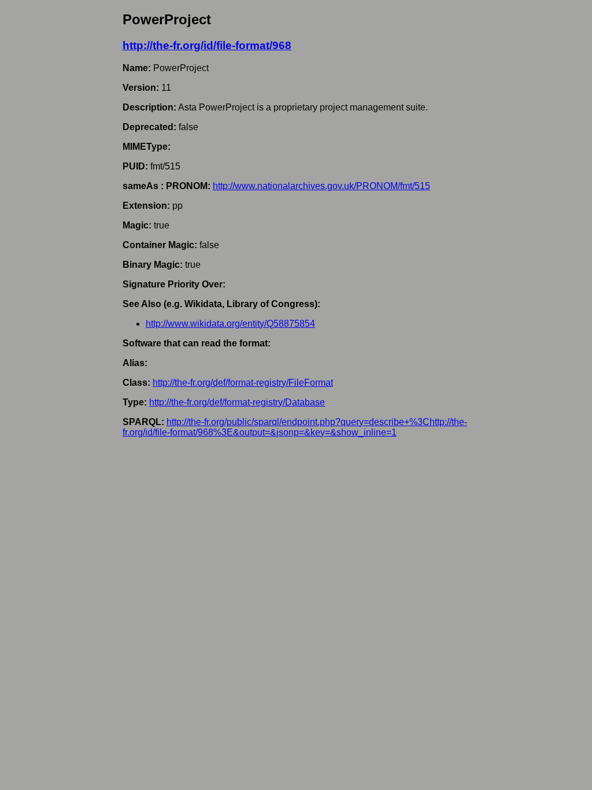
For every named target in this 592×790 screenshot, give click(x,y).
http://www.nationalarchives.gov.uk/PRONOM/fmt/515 (321, 186)
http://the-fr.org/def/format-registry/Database (237, 402)
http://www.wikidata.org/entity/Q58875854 (230, 323)
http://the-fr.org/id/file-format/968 (207, 45)
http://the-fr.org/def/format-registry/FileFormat (243, 382)
